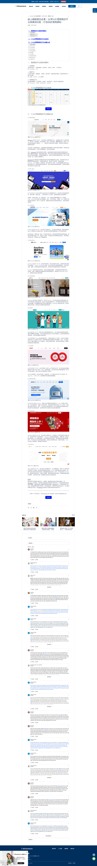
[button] (26, 852)
